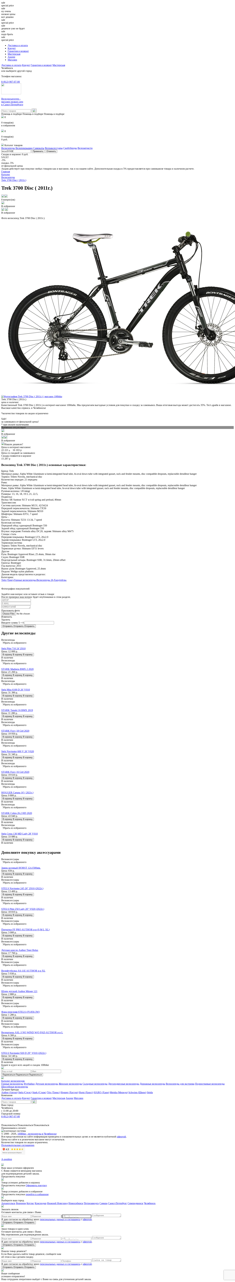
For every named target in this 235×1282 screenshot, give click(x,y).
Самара (103, 1203)
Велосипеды (8, 148)
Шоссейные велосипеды (14, 1086)
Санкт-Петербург (117, 1203)
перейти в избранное (37, 1194)
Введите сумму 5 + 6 (12, 622)
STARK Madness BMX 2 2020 (17, 669)
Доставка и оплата (18, 45)
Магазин (12, 59)
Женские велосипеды (70, 1083)
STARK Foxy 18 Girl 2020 (15, 730)
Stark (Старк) (39, 1092)
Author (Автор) (9, 1092)
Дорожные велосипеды (152, 1083)
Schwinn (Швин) (137, 1092)
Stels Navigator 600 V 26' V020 (17, 751)
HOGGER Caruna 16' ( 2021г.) (17, 792)
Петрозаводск (91, 1203)
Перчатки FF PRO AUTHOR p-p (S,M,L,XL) (25, 929)
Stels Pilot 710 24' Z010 (13, 648)
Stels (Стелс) (25, 1092)
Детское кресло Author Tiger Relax (19, 950)
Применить (38, 151)
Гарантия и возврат (18, 51)
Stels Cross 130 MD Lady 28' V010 (19, 833)
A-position (6, 1159)
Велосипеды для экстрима (180, 1083)
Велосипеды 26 (44, 580)
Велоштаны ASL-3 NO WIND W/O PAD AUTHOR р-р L (32, 1032)
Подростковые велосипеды (210, 1083)
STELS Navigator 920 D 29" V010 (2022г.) (23, 1053)
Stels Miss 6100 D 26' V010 (15, 689)
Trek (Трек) (7, 580)
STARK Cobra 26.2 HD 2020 (16, 813)
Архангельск (8, 1203)
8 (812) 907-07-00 (10, 81)
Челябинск (150, 1203)
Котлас (30, 1203)
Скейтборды (70, 148)
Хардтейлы (60, 580)
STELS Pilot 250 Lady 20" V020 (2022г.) (22, 909)
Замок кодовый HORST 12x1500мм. (21, 867)
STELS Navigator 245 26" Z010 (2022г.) (22, 888)
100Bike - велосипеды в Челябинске (37, 1133)
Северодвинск (135, 1203)
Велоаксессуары (54, 148)
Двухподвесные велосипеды (123, 1083)
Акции (11, 57)
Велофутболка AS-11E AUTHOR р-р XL (23, 970)
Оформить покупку (36, 1185)
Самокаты (38, 148)
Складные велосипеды (95, 1083)
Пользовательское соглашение (17, 1145)
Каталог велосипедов (13, 1081)
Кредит (12, 48)
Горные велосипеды (25, 580)
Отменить (51, 151)
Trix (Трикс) (53, 1092)
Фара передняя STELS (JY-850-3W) (20, 1012)
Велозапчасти (85, 148)
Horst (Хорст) (86, 1092)
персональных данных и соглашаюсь (60, 1219)
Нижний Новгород (57, 1203)
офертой (121, 1136)
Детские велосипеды (46, 1083)
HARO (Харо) (101, 1092)
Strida (150, 1092)
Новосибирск (75, 1203)
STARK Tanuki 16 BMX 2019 (17, 710)
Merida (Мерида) (119, 1092)
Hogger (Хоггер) (69, 1092)
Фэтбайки (29, 1083)
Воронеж (21, 1203)
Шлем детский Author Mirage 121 (19, 991)
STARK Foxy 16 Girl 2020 (15, 772)
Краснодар (40, 1203)
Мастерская (14, 54)
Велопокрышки (24, 148)
